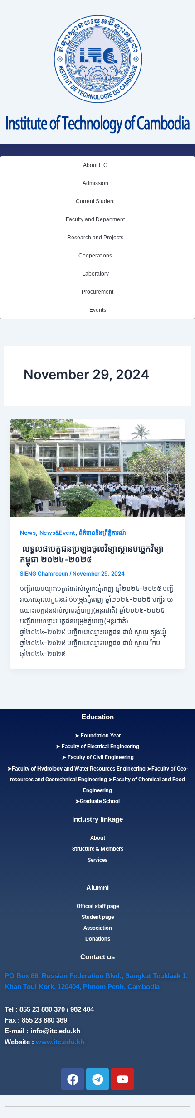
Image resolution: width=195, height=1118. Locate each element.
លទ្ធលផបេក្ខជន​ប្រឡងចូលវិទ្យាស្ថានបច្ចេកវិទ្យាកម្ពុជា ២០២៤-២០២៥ (92, 553)
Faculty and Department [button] (95, 219)
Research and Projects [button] (95, 238)
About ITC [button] (95, 165)
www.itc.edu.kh (60, 1042)
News (28, 532)
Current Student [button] (95, 201)
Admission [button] (95, 183)
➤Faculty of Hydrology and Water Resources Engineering (76, 769)
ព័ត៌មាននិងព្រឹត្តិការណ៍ (102, 532)
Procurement (97, 292)
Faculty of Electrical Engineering (99, 746)
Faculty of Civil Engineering (100, 757)
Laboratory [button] (95, 274)
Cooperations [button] (95, 256)
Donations (97, 939)
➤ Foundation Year (98, 736)
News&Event (57, 532)
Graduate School (100, 801)
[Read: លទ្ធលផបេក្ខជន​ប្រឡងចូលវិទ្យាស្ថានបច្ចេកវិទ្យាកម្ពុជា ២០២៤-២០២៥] (97, 468)
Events (97, 310)
